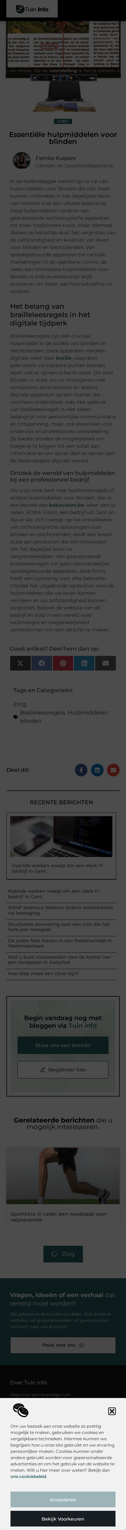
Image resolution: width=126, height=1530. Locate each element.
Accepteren (63, 1499)
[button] (111, 1411)
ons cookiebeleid (28, 1476)
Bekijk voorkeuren (63, 1519)
